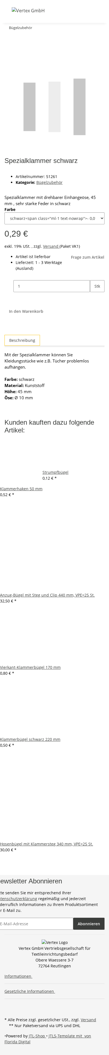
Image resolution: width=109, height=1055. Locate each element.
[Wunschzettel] (72, 10)
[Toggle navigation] (8, 10)
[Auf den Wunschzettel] (19, 51)
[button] (57, 10)
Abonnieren (89, 923)
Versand (51, 246)
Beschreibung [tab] (22, 340)
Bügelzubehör (49, 182)
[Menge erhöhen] (94, 298)
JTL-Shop (37, 1036)
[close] (8, 39)
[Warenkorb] (79, 10)
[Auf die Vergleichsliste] (8, 51)
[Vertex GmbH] (28, 10)
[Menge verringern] (8, 286)
